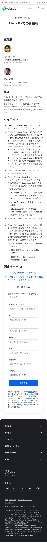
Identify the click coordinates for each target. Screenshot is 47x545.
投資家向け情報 (10, 453)
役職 (10, 349)
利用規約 (31, 392)
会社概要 (8, 426)
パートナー (9, 439)
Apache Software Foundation (28, 529)
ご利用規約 (12, 500)
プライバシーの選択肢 (22, 535)
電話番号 (12, 360)
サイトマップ (9, 503)
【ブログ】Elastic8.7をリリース (21, 273)
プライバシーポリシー (25, 500)
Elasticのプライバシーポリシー (21, 402)
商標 (6, 500)
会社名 (11, 337)
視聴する (23, 383)
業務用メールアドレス (17, 304)
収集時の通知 (9, 535)
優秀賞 (7, 459)
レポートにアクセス (38, 2)
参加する (8, 433)
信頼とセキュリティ (12, 446)
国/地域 (12, 371)
